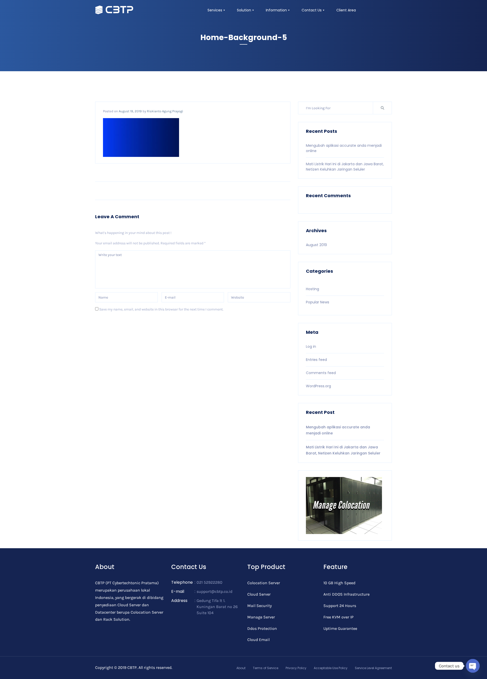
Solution (244, 10)
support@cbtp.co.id (214, 591)
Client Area (346, 10)
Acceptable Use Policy (330, 668)
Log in (311, 346)
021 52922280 (209, 582)
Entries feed (316, 359)
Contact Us (312, 10)
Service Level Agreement (373, 668)
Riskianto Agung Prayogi (165, 111)
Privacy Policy (296, 668)
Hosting (312, 288)
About (241, 668)
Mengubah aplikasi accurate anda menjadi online (338, 430)
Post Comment (114, 324)
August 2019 (316, 244)
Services (214, 10)
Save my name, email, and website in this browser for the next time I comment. (161, 309)
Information (276, 10)
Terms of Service (265, 668)
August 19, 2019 (130, 111)
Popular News (317, 302)
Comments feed (321, 372)
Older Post (276, 190)
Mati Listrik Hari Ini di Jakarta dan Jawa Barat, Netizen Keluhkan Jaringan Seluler (345, 166)
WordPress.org (318, 386)
